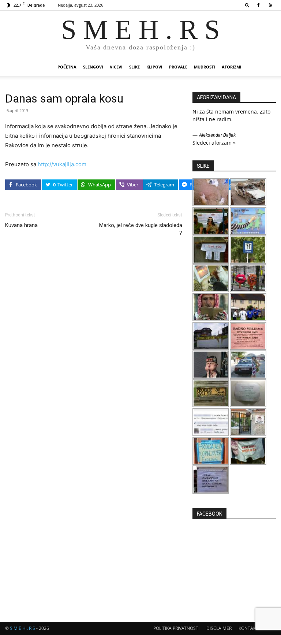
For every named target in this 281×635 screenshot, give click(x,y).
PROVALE (178, 67)
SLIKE (134, 67)
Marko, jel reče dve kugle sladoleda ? (140, 229)
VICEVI (116, 67)
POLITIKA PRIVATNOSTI (176, 628)
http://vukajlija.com (62, 164)
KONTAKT (248, 628)
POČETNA (66, 67)
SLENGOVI (93, 67)
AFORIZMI (231, 67)
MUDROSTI (204, 67)
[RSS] (270, 5)
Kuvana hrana (21, 225)
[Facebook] (258, 5)
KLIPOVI (154, 67)
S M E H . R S (22, 628)
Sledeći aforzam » (214, 142)
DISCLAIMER (219, 628)
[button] (247, 5)
